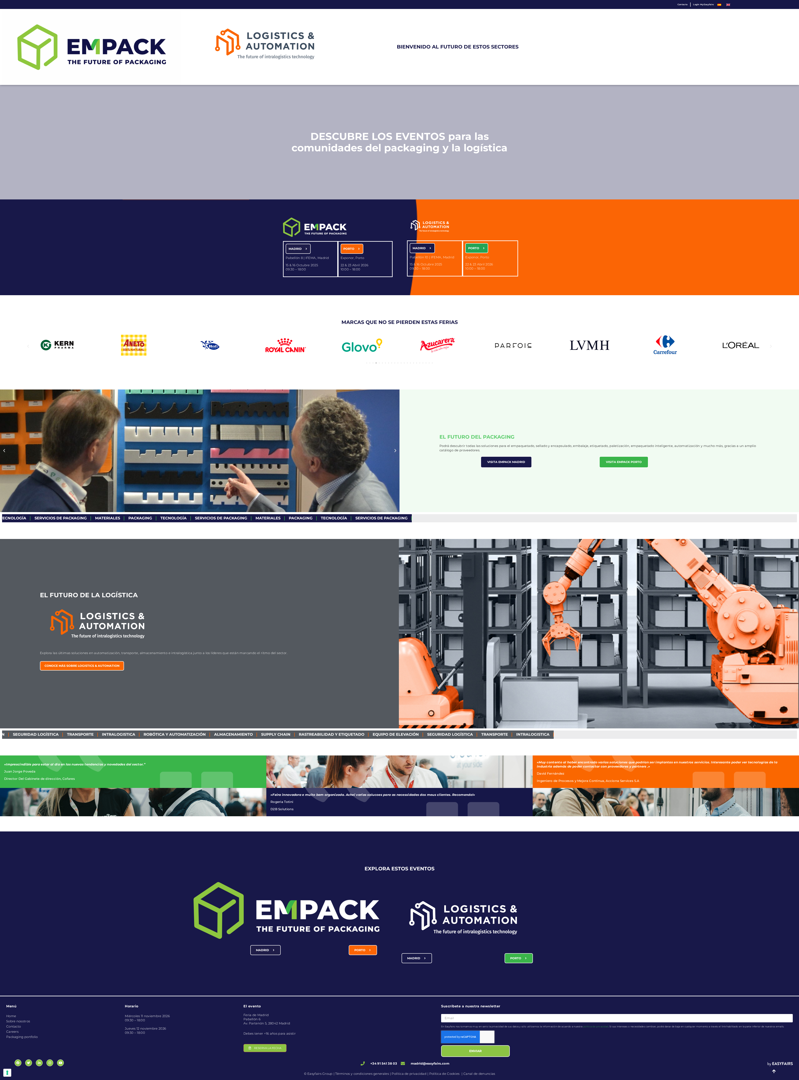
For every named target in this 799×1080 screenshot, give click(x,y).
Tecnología (59, 518)
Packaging (26, 518)
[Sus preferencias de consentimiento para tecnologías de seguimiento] (7, 1073)
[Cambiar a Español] (719, 4)
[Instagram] (49, 1062)
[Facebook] (18, 1062)
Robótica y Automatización (47, 734)
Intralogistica (405, 734)
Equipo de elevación (268, 734)
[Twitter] (28, 1062)
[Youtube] (60, 1062)
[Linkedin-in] (39, 1062)
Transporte (367, 734)
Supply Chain (148, 734)
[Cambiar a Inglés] (728, 4)
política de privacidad (595, 1026)
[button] (28, 346)
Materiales (153, 518)
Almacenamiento (106, 734)
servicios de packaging (107, 518)
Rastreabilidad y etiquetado (204, 734)
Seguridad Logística (323, 734)
